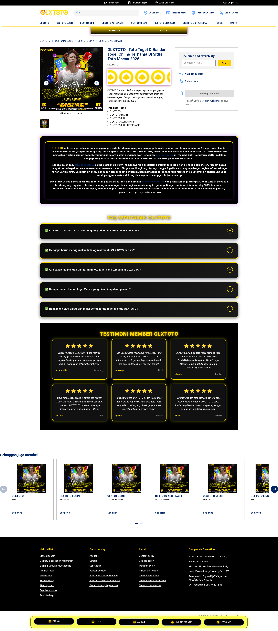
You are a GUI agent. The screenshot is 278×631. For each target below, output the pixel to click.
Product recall (47, 570)
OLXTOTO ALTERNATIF (113, 23)
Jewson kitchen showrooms (103, 575)
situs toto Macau (84, 164)
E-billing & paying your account (55, 565)
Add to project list (209, 93)
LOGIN (220, 23)
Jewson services (98, 570)
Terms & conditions (149, 575)
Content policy (146, 556)
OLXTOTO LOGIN (65, 23)
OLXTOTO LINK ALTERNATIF (196, 23)
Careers (93, 560)
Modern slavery (147, 565)
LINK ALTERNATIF (183, 621)
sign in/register (212, 100)
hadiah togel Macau (153, 181)
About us (94, 556)
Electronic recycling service (103, 585)
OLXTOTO (44, 23)
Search (77, 13)
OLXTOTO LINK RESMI (164, 23)
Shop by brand (47, 585)
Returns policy (47, 580)
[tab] (136, 523)
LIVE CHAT (226, 621)
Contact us (95, 565)
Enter (225, 63)
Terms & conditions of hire (152, 580)
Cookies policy (146, 560)
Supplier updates (48, 590)
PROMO (56, 622)
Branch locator (47, 556)
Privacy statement (148, 570)
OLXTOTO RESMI (139, 23)
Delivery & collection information (56, 560)
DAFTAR (234, 23)
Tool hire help (47, 595)
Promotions (46, 575)
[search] (106, 13)
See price (17, 512)
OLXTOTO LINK (87, 23)
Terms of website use (150, 585)
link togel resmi (165, 155)
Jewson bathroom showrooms (104, 580)
